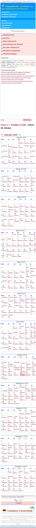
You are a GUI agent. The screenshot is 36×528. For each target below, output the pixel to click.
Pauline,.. (19, 256)
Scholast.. (9, 181)
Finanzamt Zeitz (28, 81)
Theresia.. (22, 422)
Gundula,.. (16, 273)
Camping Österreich (13, 521)
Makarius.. (27, 143)
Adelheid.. (15, 482)
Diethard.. (22, 392)
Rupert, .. (22, 399)
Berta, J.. (33, 458)
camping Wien (19, 64)
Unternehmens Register (10, 54)
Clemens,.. (5, 458)
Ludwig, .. (10, 375)
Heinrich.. (4, 338)
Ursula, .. (16, 426)
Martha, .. (15, 349)
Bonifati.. (22, 277)
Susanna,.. (32, 482)
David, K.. (27, 312)
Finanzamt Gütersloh (6, 72)
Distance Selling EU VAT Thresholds (13, 44)
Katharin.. (14, 256)
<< (2, 135)
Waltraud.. (20, 240)
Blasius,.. (9, 178)
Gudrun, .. (4, 371)
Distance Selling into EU (9, 41)
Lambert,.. (28, 396)
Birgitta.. (21, 344)
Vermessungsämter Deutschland (10, 516)
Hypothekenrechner (8, 35)
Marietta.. (5, 333)
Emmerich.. (22, 445)
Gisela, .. (23, 272)
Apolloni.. (4, 181)
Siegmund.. (33, 268)
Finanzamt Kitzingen (19, 81)
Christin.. (27, 181)
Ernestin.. (8, 246)
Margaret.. (5, 344)
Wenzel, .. (4, 403)
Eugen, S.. (27, 449)
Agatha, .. (21, 178)
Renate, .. (32, 282)
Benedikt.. (21, 181)
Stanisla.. (31, 240)
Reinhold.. (15, 147)
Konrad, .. (21, 458)
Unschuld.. (5, 490)
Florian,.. (4, 273)
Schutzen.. (28, 413)
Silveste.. (21, 490)
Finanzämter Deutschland (9, 14)
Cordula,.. (21, 426)
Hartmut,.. (27, 158)
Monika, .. (23, 375)
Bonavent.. (16, 338)
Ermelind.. (22, 430)
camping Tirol (10, 64)
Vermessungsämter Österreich (25, 516)
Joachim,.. (4, 277)
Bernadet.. (20, 246)
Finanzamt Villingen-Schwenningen (21, 72)
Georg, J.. (19, 251)
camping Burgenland (6, 60)
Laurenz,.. (4, 367)
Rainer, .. (14, 152)
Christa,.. (22, 299)
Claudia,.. (27, 216)
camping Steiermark (30, 60)
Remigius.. (22, 413)
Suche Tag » (27, 120)
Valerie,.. (15, 478)
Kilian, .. (16, 332)
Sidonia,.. (33, 449)
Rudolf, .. (33, 422)
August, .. (16, 288)
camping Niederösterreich (8, 62)
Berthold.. (4, 482)
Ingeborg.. (22, 349)
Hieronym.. (17, 403)
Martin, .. (15, 449)
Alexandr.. (9, 251)
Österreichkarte (6, 25)
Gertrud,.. (11, 216)
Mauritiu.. (10, 399)
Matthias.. (10, 191)
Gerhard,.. (21, 163)
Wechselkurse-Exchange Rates (11, 51)
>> (20, 135)
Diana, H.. (16, 302)
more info (19, 3)
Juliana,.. (4, 186)
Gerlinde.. (21, 191)
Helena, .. (10, 371)
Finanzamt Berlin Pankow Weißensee (10, 77)
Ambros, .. (5, 478)
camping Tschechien (14, 522)
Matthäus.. (5, 399)
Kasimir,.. (16, 207)
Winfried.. (27, 299)
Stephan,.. (32, 486)
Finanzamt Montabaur (17, 76)
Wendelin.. (10, 426)
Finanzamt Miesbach (6, 79)
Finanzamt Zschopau (25, 77)
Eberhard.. (26, 246)
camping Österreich (12, 67)
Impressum (3, 525)
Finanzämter (5, 12)
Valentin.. (33, 181)
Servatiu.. (16, 277)
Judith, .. (27, 211)
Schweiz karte (5, 28)
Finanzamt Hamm (5, 83)
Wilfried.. (25, 251)
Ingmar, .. (4, 486)
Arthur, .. (26, 478)
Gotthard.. (10, 273)
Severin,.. (20, 147)
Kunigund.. (11, 207)
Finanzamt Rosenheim (28, 76)
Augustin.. (28, 375)
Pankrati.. (10, 277)
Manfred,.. (15, 163)
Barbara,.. (26, 473)
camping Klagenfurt (29, 64)
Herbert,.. (4, 216)
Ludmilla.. (16, 396)
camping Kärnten (14, 65)
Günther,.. (22, 418)
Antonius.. (33, 302)
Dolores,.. (10, 396)
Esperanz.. (27, 482)
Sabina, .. (10, 430)
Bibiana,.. (15, 473)
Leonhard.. (28, 445)
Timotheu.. (5, 163)
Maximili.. (4, 422)
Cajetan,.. (28, 364)
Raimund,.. (5, 378)
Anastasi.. (14, 246)
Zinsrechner (6, 38)
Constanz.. (15, 186)
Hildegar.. (22, 396)
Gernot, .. (25, 240)
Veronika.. (22, 333)
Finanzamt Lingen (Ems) (7, 81)
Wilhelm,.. (22, 288)
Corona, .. (27, 186)
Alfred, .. (14, 251)
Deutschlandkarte (6, 23)
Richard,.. (33, 178)
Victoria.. (15, 486)
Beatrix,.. (22, 211)
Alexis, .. (9, 186)
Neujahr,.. (21, 143)
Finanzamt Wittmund (6, 74)
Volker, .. (6, 206)
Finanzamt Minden (6, 76)
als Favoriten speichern (18, 31)
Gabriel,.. (27, 191)
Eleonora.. (22, 312)
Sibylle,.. (27, 418)
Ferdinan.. (32, 288)
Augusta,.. (27, 221)
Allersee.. (4, 445)
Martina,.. (26, 163)
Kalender (4, 21)
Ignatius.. (27, 349)
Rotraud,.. (5, 312)
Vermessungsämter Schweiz (7, 518)
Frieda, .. (4, 426)
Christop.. (27, 344)
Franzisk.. (4, 211)
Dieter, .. (27, 430)
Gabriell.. (27, 338)
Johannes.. (32, 163)
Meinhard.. (29, 367)
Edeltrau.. (11, 312)
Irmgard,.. (21, 186)
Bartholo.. (4, 375)
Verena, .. (10, 389)
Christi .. (24, 363)
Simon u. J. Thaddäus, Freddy (14, 125)
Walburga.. (16, 191)
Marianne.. (11, 288)
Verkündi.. (16, 221)
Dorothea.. (27, 178)
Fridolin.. (27, 207)
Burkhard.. (16, 422)
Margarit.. (5, 453)
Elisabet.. (22, 307)
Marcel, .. (26, 152)
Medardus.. (5, 302)
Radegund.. (17, 367)
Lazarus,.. (21, 482)
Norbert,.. (33, 299)
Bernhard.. (16, 282)
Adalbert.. (33, 307)
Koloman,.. (10, 422)
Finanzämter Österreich (8, 17)
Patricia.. (16, 375)
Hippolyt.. (22, 367)
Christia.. (33, 216)
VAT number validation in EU (11, 47)
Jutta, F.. (10, 486)
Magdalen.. (16, 344)
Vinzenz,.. (21, 158)
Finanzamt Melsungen (16, 83)
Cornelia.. (10, 225)
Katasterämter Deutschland (21, 518)
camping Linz (4, 66)
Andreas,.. (5, 461)
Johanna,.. (32, 478)
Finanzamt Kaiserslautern (18, 74)
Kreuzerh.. (5, 396)
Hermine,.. (15, 490)
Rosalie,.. (27, 389)
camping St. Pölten (24, 65)
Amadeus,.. (5, 225)
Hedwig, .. (27, 422)
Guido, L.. (27, 302)
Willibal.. (10, 333)
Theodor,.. (5, 449)
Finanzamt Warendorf (17, 79)
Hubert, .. (10, 445)
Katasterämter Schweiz (21, 519)
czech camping (25, 522)
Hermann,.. (23, 282)
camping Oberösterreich (22, 62)
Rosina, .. (16, 211)
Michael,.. (10, 403)
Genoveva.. (33, 143)
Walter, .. (14, 240)
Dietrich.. (15, 328)
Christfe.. (26, 486)
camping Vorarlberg (18, 60)
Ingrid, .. (17, 388)
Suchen (18, 503)
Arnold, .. (20, 152)
